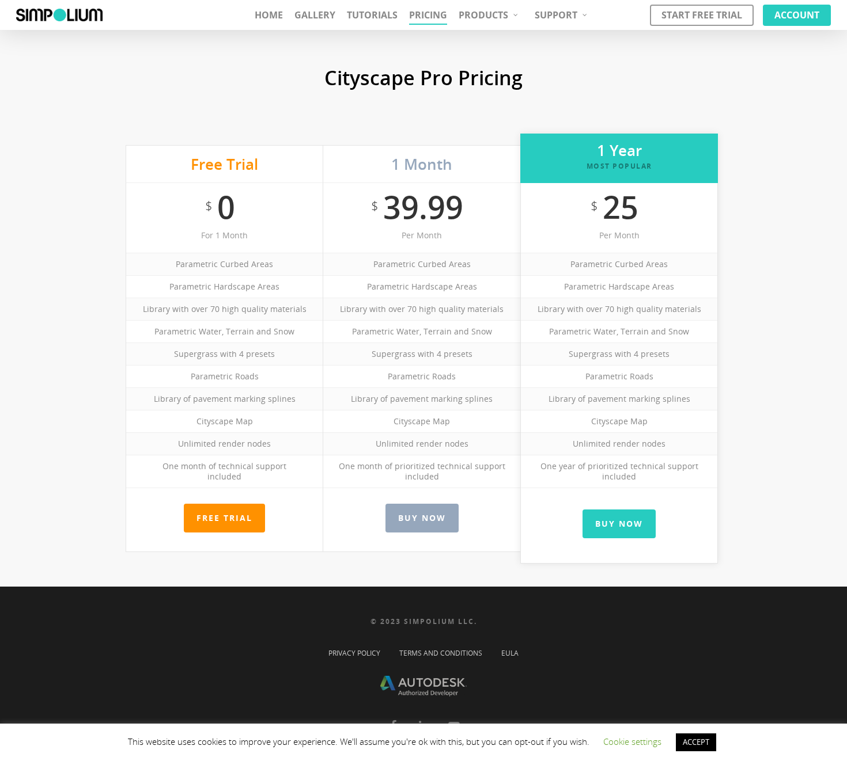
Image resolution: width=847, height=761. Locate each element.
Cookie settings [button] (632, 741)
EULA (510, 652)
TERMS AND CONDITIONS (440, 652)
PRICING (428, 15)
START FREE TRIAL (701, 15)
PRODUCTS (483, 15)
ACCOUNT (796, 15)
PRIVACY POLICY (354, 652)
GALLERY (314, 15)
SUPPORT (556, 15)
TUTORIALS (372, 15)
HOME (269, 15)
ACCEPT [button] (696, 742)
